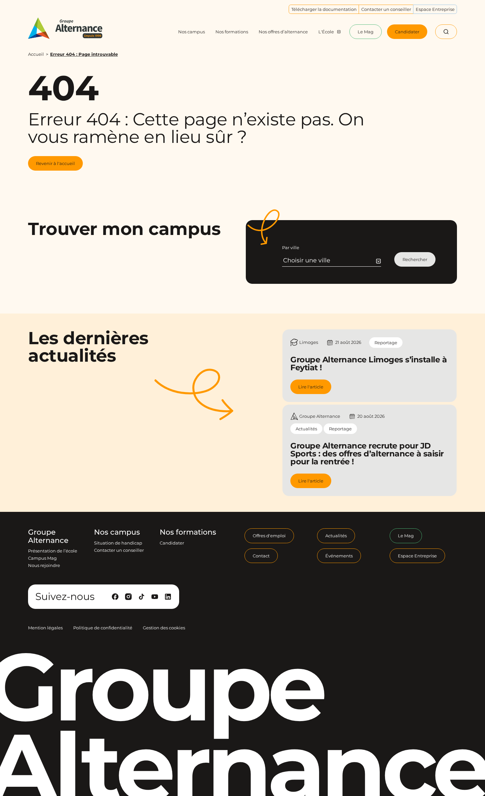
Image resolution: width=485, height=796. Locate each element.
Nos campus (117, 532)
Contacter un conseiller (119, 550)
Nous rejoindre (44, 565)
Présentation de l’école (52, 550)
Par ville (290, 247)
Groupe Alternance (48, 536)
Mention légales (45, 627)
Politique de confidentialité (102, 627)
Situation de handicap (118, 543)
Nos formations (188, 532)
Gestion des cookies (164, 627)
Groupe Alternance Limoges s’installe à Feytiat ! (368, 363)
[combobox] (332, 260)
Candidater (172, 543)
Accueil (36, 54)
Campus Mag (42, 558)
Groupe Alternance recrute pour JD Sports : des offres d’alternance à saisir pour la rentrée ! (367, 453)
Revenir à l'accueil (55, 163)
